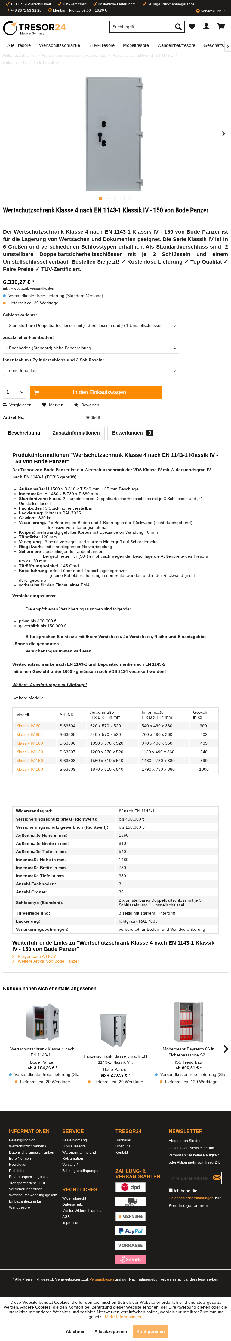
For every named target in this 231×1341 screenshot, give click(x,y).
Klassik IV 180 (29, 769)
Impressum (71, 1223)
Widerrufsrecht (74, 1198)
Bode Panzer (42, 1062)
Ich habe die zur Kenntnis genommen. (195, 1198)
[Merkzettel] (192, 27)
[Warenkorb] (221, 27)
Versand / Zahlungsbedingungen (81, 1167)
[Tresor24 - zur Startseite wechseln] (35, 28)
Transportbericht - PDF (27, 1183)
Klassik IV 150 (29, 760)
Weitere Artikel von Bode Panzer (48, 961)
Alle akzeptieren (110, 1331)
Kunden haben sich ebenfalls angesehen (50, 988)
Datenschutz (72, 1204)
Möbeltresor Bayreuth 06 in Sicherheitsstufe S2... (188, 1052)
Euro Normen (20, 1158)
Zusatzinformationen (76, 432)
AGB (66, 1217)
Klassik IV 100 (29, 743)
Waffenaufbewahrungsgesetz (33, 1195)
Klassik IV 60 (28, 725)
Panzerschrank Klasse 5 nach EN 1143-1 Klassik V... (115, 1059)
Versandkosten (102, 1279)
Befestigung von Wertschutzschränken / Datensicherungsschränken (31, 1146)
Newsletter (17, 1164)
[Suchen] (178, 27)
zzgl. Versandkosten (37, 288)
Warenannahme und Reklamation (79, 1155)
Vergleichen (20, 404)
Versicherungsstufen (25, 1189)
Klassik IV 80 (28, 734)
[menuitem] (147, 27)
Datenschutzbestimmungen (191, 1198)
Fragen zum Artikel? (36, 956)
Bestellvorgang (74, 1140)
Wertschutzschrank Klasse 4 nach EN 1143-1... (42, 1052)
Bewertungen (131, 432)
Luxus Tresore (74, 1146)
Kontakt (122, 1152)
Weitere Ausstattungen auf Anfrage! (49, 684)
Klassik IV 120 (29, 751)
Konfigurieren (151, 1331)
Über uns (123, 1146)
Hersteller (123, 1140)
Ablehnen (76, 1331)
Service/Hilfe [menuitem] (211, 11)
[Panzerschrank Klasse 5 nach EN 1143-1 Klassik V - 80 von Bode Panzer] (115, 1029)
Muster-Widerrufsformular (83, 1211)
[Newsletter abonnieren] (216, 1178)
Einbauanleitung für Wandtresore (25, 1204)
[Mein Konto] (207, 27)
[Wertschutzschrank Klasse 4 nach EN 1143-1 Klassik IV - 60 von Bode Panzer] (42, 1022)
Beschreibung (24, 432)
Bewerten (89, 404)
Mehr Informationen (124, 1316)
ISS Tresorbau (188, 1062)
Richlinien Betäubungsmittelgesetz (28, 1174)
